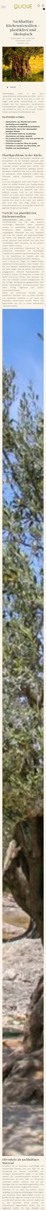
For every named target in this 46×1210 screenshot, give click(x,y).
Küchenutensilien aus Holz (16, 219)
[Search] (38, 5)
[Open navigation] (4, 7)
